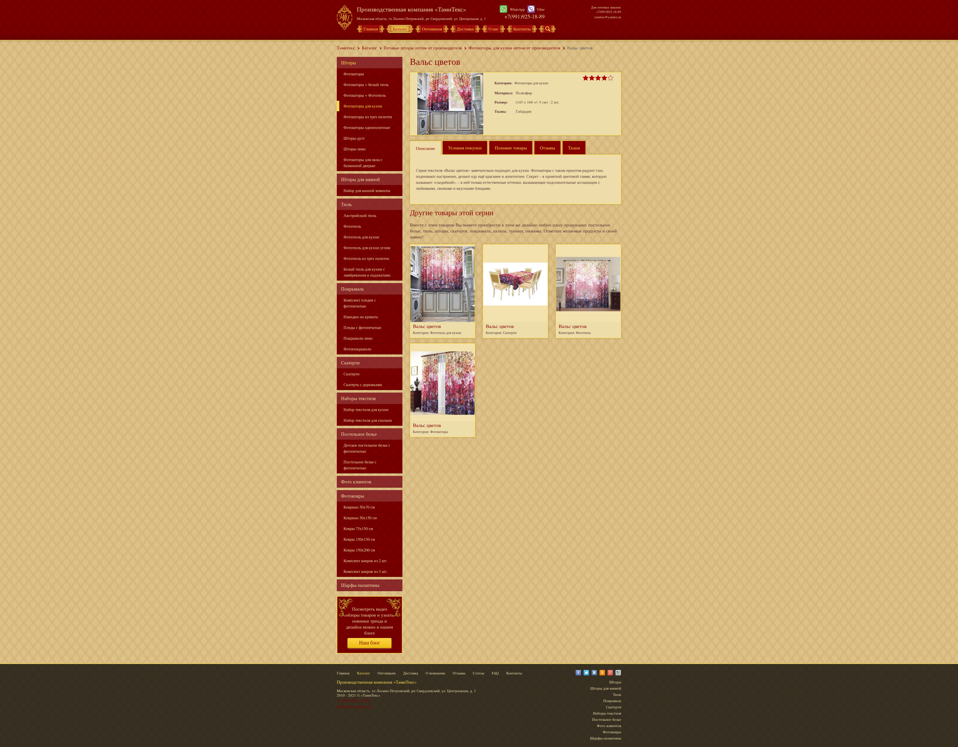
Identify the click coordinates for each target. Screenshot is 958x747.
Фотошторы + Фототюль (365, 95)
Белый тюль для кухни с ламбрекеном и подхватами (367, 272)
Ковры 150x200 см (359, 549)
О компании (435, 672)
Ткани (574, 148)
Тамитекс (346, 48)
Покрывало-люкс (358, 338)
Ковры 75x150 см (358, 528)
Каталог (400, 29)
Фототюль (352, 226)
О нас (493, 29)
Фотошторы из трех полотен (368, 116)
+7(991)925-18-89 (524, 16)
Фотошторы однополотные (367, 127)
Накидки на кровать (361, 316)
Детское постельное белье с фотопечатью (367, 448)
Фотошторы (354, 73)
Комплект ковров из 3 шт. (365, 571)
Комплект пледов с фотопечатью (360, 303)
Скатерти (350, 362)
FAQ (495, 672)
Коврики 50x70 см (359, 507)
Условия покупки (465, 148)
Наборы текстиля (358, 398)
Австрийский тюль (360, 215)
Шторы (348, 62)
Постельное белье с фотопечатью (360, 464)
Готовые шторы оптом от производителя (423, 48)
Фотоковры (352, 496)
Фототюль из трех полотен (366, 258)
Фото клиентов (356, 481)
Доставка (465, 29)
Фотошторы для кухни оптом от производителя (514, 48)
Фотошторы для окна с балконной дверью (363, 162)
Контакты (522, 29)
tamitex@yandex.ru (608, 17)
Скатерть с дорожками (363, 384)
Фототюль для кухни (361, 236)
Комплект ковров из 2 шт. (365, 560)
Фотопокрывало (357, 348)
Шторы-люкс (355, 148)
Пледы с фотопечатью (362, 327)
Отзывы (547, 148)
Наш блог (369, 643)
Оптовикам (432, 29)
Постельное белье (359, 434)
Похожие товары (511, 148)
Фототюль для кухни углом (367, 247)
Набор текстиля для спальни (368, 420)
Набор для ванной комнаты (367, 190)
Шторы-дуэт (354, 138)
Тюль (346, 204)
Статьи (478, 672)
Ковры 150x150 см (359, 539)
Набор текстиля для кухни (366, 409)
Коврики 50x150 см (360, 517)
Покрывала (352, 289)
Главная (370, 29)
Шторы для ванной (360, 179)
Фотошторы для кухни (363, 105)
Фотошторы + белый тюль (366, 84)
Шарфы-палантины (360, 585)
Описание (425, 148)
